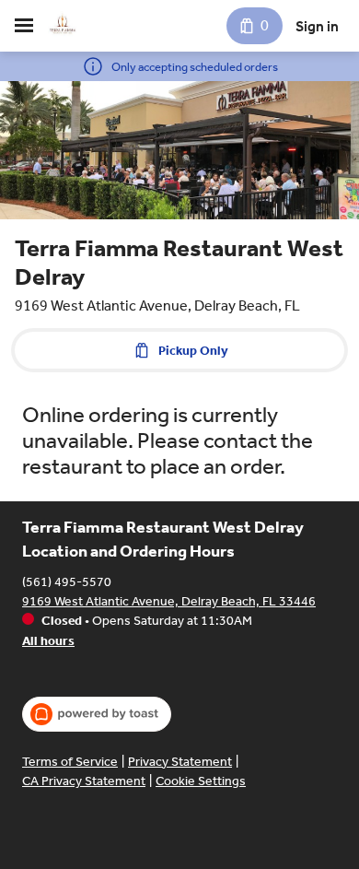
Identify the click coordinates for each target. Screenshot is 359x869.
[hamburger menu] (24, 25)
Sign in (317, 26)
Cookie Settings (201, 781)
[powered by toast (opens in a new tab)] (96, 714)
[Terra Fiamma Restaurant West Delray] (62, 26)
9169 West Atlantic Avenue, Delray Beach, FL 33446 (169, 601)
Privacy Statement (180, 761)
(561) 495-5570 (66, 582)
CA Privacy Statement (83, 781)
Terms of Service (70, 761)
